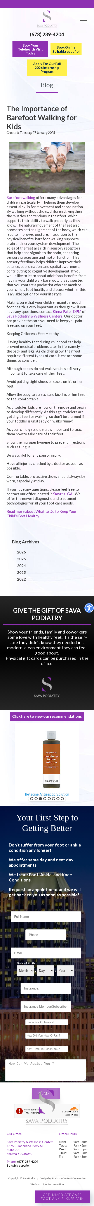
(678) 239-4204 (47, 34)
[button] (31, 798)
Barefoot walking (21, 197)
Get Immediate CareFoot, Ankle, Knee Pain (62, 1197)
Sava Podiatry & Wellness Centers (35, 316)
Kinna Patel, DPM (67, 311)
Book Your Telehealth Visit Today (30, 49)
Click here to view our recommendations (47, 716)
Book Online (66, 49)
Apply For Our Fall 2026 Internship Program (47, 67)
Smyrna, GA (63, 494)
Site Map (35, 1184)
